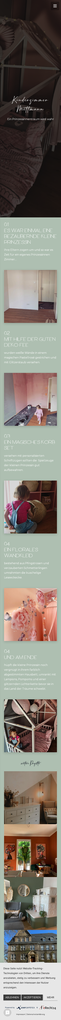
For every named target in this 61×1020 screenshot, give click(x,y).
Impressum (20, 1014)
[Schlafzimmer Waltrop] (30, 797)
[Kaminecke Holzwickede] (30, 903)
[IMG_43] (30, 507)
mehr (50, 997)
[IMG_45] (30, 725)
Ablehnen (12, 997)
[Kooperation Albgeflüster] (30, 850)
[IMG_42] (30, 399)
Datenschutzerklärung (36, 1014)
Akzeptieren (32, 997)
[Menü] (55, 6)
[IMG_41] (30, 296)
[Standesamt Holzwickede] (30, 956)
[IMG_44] (30, 614)
